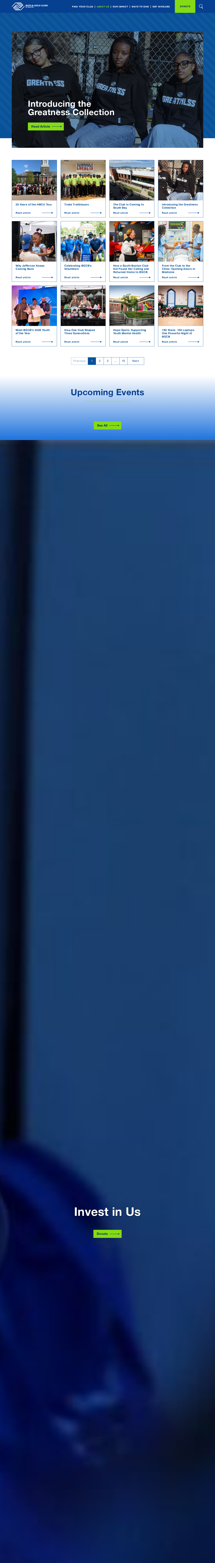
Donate (185, 6)
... (115, 361)
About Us (103, 7)
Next (135, 361)
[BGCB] (30, 6)
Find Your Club (82, 7)
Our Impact (120, 7)
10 (123, 361)
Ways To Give (140, 7)
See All (102, 425)
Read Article (40, 126)
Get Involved (161, 7)
